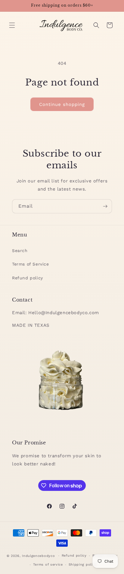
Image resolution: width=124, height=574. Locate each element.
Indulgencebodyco (38, 556)
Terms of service (48, 564)
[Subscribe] (105, 206)
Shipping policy (83, 564)
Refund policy (27, 277)
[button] (12, 25)
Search (20, 250)
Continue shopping (62, 104)
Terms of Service (30, 264)
